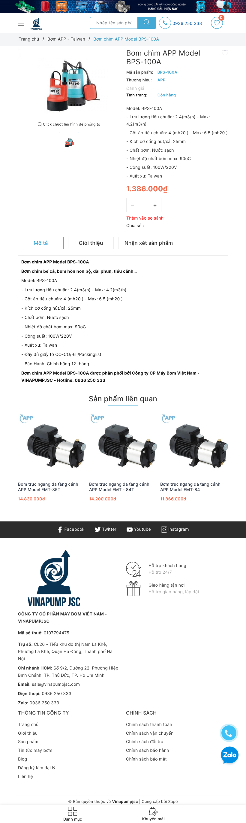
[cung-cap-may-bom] (123, 6)
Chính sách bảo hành (147, 750)
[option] (69, 84)
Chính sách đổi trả (144, 741)
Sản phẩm (28, 741)
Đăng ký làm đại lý (37, 767)
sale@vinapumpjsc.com (56, 684)
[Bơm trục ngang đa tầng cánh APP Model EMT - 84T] (123, 444)
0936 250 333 (187, 23)
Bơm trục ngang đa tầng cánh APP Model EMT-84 (190, 487)
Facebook (73, 529)
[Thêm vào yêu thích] (225, 52)
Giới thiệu (28, 733)
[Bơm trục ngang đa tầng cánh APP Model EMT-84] (194, 444)
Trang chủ (28, 724)
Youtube (142, 529)
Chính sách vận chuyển (149, 733)
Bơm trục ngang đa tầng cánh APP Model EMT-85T (48, 487)
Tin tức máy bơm (35, 750)
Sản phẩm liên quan (123, 398)
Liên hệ (25, 776)
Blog (22, 759)
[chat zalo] (229, 755)
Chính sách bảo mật (146, 759)
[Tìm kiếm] (146, 23)
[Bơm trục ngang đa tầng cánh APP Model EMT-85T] (52, 444)
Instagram (178, 529)
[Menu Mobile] (21, 22)
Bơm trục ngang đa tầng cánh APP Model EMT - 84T (119, 487)
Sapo (173, 801)
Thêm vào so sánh (145, 218)
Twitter (108, 529)
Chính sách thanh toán (149, 724)
